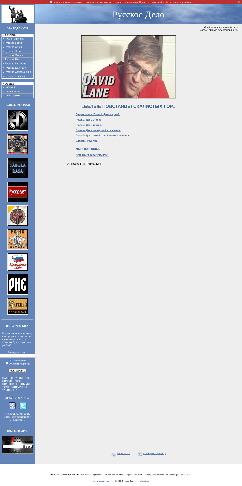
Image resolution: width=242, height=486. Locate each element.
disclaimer (144, 481)
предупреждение (101, 481)
